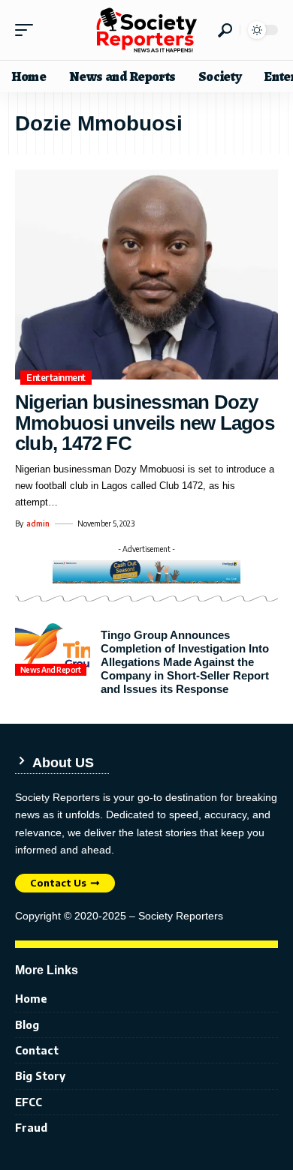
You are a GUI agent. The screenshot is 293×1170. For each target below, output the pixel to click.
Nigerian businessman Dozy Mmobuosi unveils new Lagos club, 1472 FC (144, 422)
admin (38, 523)
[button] (28, 30)
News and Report (50, 669)
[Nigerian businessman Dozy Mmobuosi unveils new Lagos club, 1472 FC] (146, 275)
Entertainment (56, 377)
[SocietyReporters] (146, 30)
